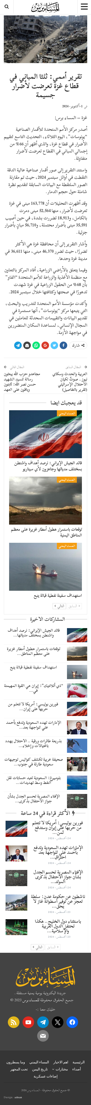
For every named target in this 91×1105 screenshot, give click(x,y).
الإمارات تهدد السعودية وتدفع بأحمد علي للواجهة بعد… (33, 724)
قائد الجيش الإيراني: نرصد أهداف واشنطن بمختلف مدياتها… (34, 632)
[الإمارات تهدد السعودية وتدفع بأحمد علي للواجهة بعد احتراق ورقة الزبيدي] (77, 727)
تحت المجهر (19, 1069)
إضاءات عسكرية (46, 1076)
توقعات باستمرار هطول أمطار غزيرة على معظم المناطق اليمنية (46, 532)
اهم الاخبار (60, 1062)
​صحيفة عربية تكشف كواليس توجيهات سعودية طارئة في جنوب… (33, 761)
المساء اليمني (67, 413)
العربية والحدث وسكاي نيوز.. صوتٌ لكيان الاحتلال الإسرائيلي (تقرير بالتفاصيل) (70, 382)
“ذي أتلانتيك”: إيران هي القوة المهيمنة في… (33, 688)
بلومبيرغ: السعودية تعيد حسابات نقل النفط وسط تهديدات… (34, 780)
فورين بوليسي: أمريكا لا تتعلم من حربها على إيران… (33, 706)
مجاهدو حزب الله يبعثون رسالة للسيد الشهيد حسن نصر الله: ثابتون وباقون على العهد (22, 382)
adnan (18, 1097)
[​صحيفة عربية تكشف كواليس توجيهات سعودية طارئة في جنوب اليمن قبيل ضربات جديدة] (77, 764)
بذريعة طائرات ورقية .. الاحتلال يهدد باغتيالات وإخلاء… (33, 743)
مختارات (62, 1069)
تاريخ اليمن (40, 1069)
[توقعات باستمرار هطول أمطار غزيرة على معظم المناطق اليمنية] (45, 501)
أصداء (76, 1069)
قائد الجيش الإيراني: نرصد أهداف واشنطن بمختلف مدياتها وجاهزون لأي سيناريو (48, 465)
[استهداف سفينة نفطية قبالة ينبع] (45, 567)
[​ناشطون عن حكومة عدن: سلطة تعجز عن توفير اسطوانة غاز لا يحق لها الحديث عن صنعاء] (16, 902)
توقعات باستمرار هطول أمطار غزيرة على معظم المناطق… (33, 651)
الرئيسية (79, 1062)
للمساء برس (30, 1000)
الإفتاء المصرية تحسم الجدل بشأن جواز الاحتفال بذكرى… (33, 798)
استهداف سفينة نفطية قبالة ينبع (58, 595)
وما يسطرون (15, 1062)
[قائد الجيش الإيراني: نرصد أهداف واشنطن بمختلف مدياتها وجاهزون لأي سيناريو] (45, 434)
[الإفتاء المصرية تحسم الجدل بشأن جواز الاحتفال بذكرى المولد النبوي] (77, 801)
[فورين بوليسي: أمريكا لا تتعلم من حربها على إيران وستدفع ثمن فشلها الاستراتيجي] (77, 709)
